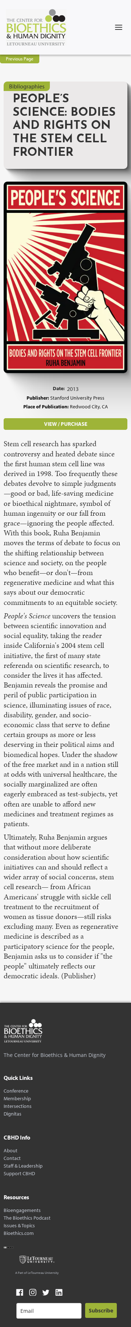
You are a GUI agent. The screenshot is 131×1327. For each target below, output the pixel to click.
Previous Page (19, 59)
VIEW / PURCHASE (65, 423)
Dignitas (12, 1114)
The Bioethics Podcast (27, 1218)
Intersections (18, 1106)
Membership (17, 1099)
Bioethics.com (19, 1233)
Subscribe (101, 1310)
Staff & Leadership (23, 1166)
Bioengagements (22, 1210)
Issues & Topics (19, 1226)
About (10, 1151)
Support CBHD (19, 1173)
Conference (16, 1091)
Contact (12, 1158)
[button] (118, 27)
